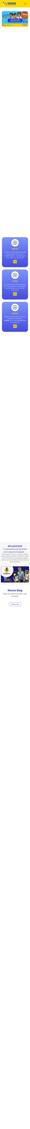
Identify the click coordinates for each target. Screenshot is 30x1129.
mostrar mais (15, 604)
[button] (15, 19)
